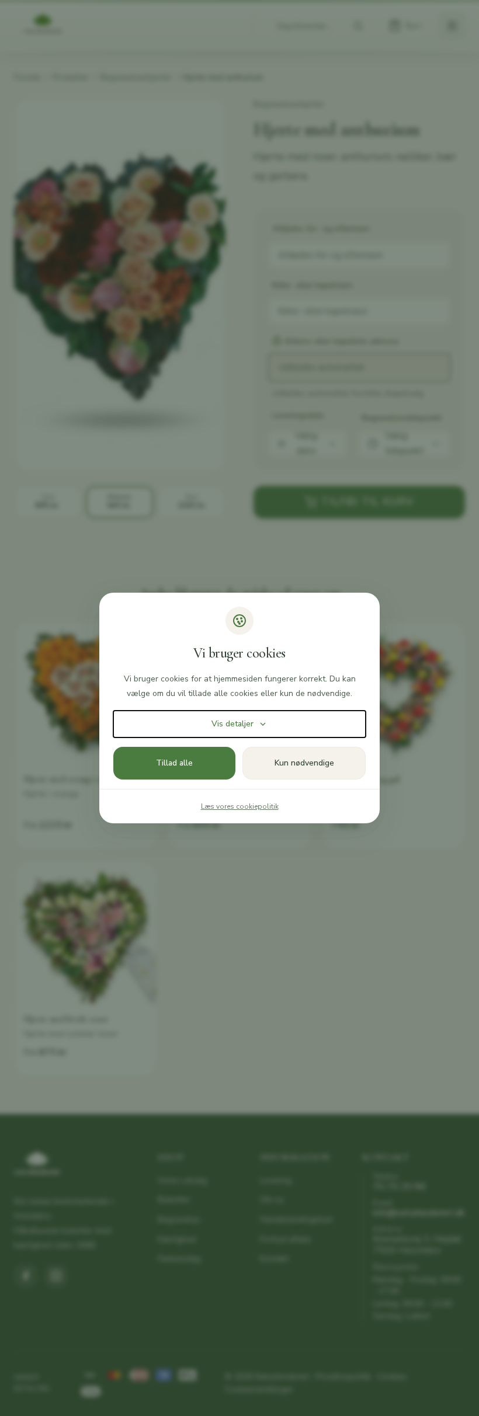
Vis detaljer (232, 723)
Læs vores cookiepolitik (240, 806)
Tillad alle (174, 762)
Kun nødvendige (304, 762)
